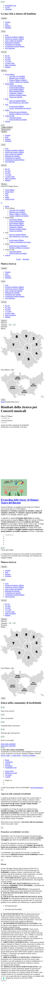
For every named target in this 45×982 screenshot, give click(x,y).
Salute (7, 197)
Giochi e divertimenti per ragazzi (20, 108)
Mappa (11, 186)
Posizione (4, 327)
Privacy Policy (5, 755)
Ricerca (4, 71)
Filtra (3, 400)
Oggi (6, 24)
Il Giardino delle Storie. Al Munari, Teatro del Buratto (20, 501)
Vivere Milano (10, 190)
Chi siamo (8, 775)
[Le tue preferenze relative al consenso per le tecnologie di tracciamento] (4, 978)
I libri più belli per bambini (18, 119)
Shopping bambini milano (17, 95)
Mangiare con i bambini (17, 78)
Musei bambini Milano (16, 91)
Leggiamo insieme (15, 118)
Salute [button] (7, 110)
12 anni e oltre (9, 63)
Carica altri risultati (7, 550)
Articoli (7, 255)
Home (7, 206)
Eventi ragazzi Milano (16, 106)
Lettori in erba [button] (9, 116)
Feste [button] (6, 99)
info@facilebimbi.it (37, 787)
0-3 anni (7, 57)
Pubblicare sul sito (11, 773)
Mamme (7, 67)
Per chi (7, 56)
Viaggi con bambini (15, 97)
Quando (7, 22)
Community (9, 762)
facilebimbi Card (10, 5)
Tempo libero (9, 192)
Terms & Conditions (29, 755)
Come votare (9, 771)
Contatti (7, 777)
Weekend (8, 28)
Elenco (16, 186)
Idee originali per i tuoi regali (18, 103)
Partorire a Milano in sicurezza (19, 114)
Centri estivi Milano (15, 86)
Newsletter (8, 766)
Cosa (6, 35)
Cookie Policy (16, 755)
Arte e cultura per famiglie (13, 41)
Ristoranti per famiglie (12, 42)
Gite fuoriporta (10, 48)
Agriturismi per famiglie (13, 44)
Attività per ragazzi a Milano (14, 39)
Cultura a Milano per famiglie (19, 82)
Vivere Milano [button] (10, 74)
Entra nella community (8, 744)
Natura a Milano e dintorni (18, 80)
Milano (3, 328)
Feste (6, 193)
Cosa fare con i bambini (17, 76)
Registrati (8, 9)
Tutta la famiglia (10, 65)
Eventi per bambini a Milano (14, 37)
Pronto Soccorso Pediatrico (18, 112)
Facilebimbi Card (10, 767)
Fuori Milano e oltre (7, 370)
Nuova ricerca (6, 129)
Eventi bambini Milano (16, 87)
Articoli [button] (7, 121)
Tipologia (4, 325)
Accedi (7, 7)
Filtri (2, 186)
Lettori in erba (9, 199)
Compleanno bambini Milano (14, 46)
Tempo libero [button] (9, 84)
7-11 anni (8, 61)
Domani (7, 26)
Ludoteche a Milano (15, 93)
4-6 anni (7, 59)
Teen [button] (6, 104)
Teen (6, 195)
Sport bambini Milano (16, 89)
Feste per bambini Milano (17, 101)
